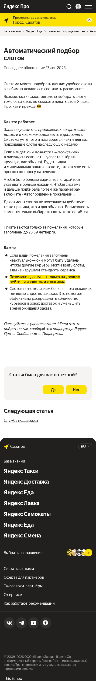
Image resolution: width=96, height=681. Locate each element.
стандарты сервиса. (58, 270)
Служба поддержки (21, 420)
